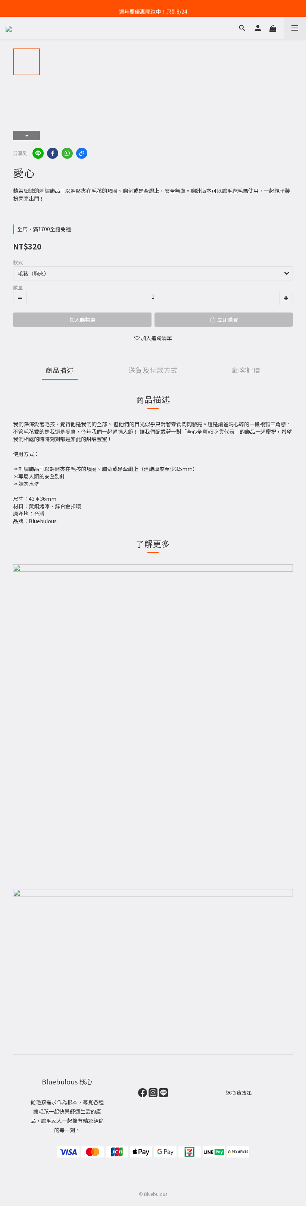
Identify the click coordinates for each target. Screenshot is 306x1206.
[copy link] (81, 153)
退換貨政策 (239, 1092)
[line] (38, 153)
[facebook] (52, 153)
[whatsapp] (67, 153)
